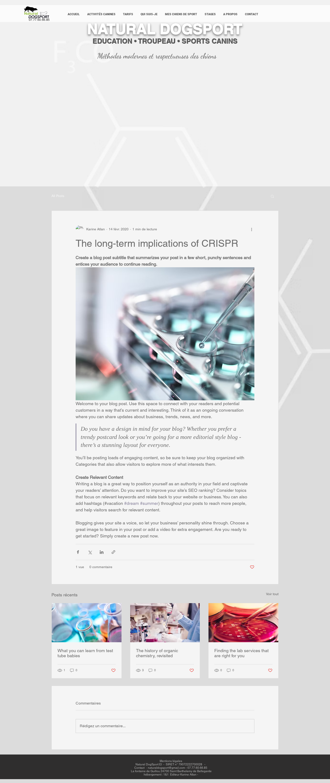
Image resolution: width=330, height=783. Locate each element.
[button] (101, 14)
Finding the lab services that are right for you (241, 653)
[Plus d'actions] (251, 229)
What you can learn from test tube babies (85, 653)
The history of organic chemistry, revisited (157, 653)
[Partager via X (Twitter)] (89, 552)
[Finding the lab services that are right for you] (243, 622)
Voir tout (272, 594)
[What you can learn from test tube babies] (87, 622)
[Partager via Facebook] (78, 552)
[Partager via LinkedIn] (101, 552)
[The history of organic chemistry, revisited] (165, 622)
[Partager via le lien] (113, 552)
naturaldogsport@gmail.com (166, 767)
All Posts (57, 196)
